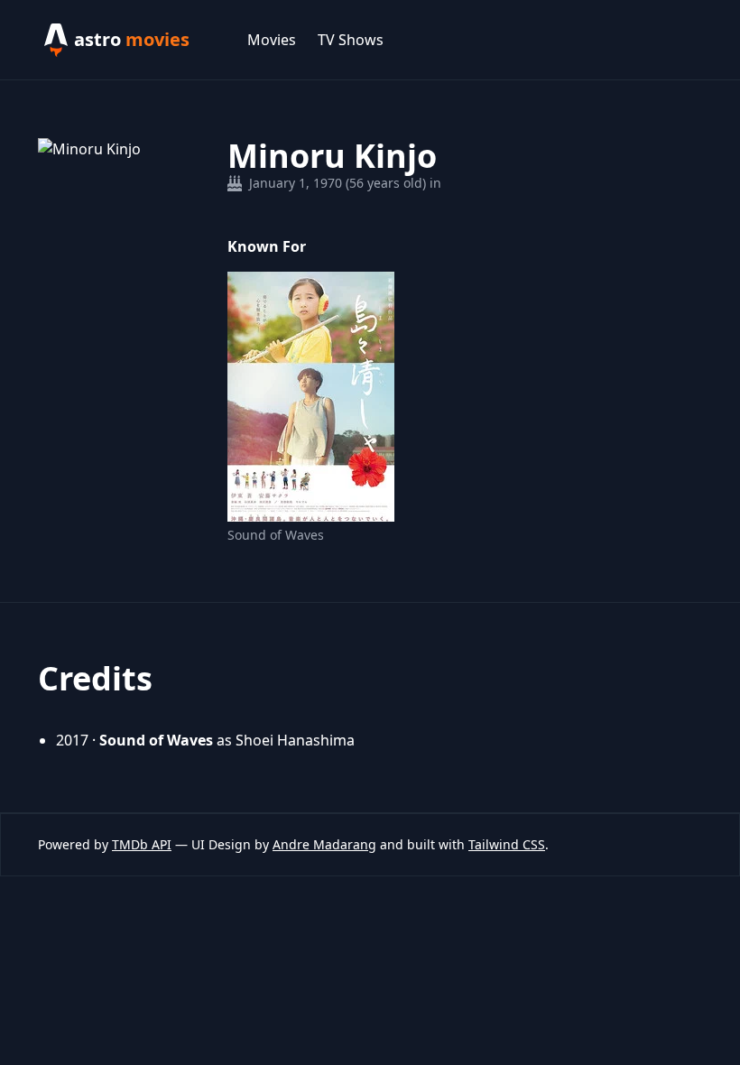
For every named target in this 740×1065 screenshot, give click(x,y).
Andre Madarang (324, 844)
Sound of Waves (275, 534)
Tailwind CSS (506, 844)
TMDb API (141, 844)
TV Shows (351, 40)
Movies (271, 40)
